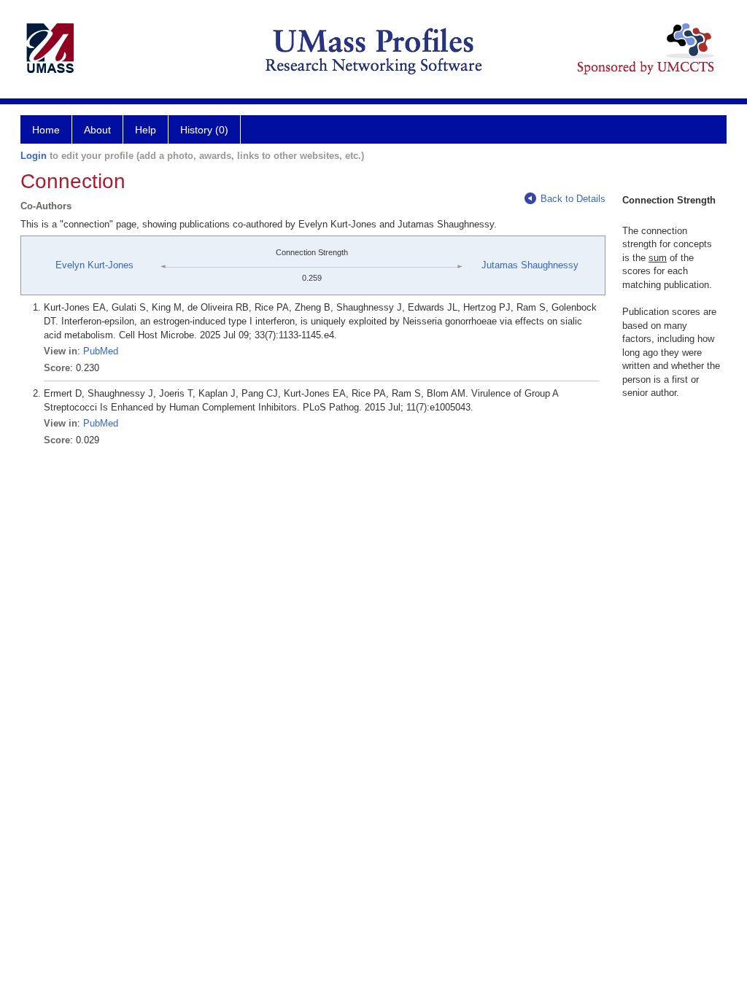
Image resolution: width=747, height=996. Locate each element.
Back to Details (573, 198)
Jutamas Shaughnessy (529, 265)
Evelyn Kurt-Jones (94, 265)
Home (46, 130)
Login (33, 155)
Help (145, 130)
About (97, 130)
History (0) (204, 130)
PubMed (100, 351)
